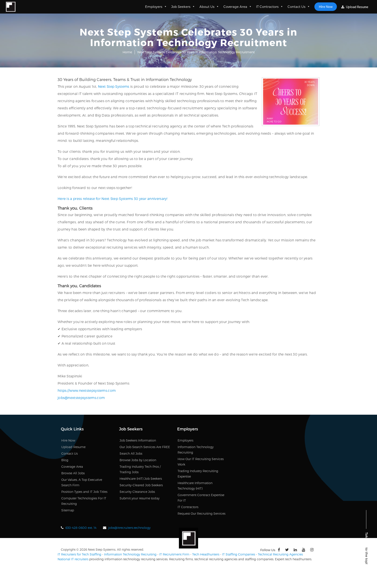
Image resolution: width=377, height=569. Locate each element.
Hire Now (325, 7)
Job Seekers (180, 7)
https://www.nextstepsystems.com (87, 390)
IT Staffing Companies (238, 554)
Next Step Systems (113, 86)
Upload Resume (356, 7)
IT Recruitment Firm (174, 554)
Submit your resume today (139, 498)
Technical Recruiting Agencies (280, 554)
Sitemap (67, 510)
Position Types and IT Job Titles (84, 491)
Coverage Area (235, 7)
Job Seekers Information (138, 440)
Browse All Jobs (73, 473)
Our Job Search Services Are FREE (145, 447)
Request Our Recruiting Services (201, 513)
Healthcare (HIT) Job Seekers (141, 478)
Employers (153, 7)
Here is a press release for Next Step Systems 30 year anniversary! (113, 198)
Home (127, 52)
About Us (206, 7)
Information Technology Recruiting (130, 554)
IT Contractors (267, 7)
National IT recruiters (73, 559)
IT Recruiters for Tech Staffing (79, 554)
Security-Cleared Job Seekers (141, 485)
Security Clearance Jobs (137, 491)
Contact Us (296, 7)
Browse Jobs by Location (138, 460)
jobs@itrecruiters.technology (129, 527)
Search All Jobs (131, 453)
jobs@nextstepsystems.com (81, 397)
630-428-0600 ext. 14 (80, 527)
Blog (64, 460)
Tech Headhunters (205, 554)
